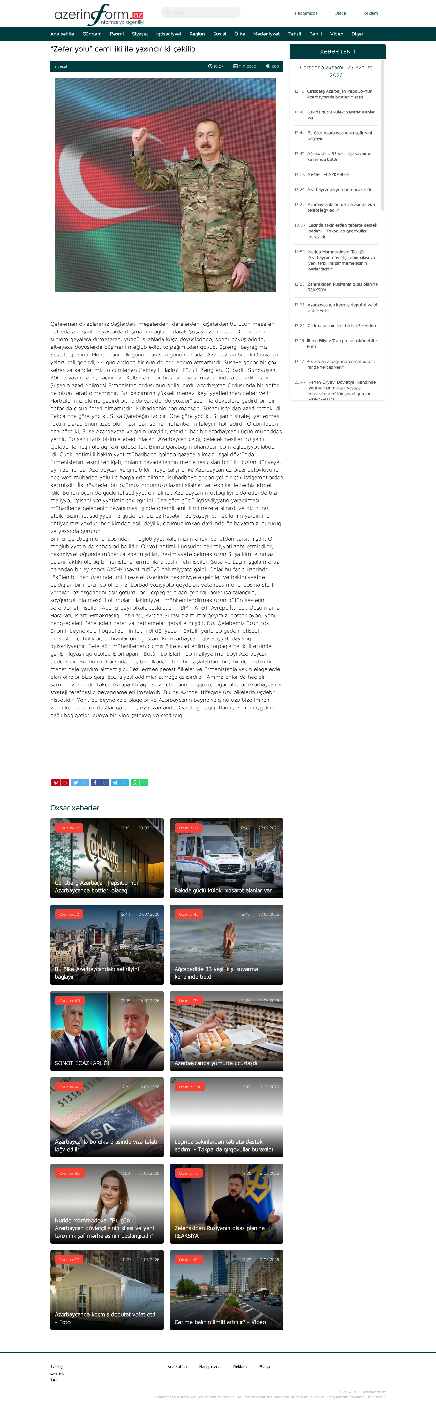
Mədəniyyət (266, 33)
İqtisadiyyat (168, 33)
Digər (357, 33)
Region (197, 33)
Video (336, 33)
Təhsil (294, 33)
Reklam (371, 13)
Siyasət (140, 33)
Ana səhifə (62, 33)
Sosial (219, 33)
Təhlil (316, 33)
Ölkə (240, 33)
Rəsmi (117, 33)
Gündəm (92, 33)
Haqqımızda (306, 13)
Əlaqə (340, 13)
